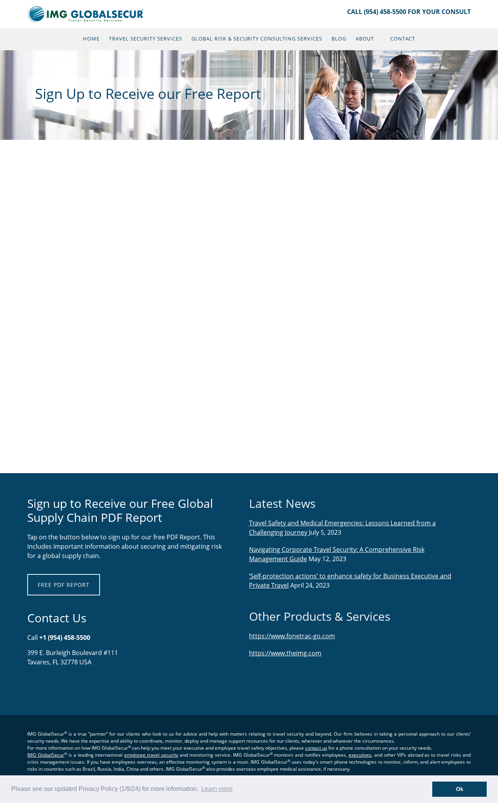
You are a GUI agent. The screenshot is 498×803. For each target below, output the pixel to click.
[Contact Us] (29, 687)
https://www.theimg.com (285, 653)
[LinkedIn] (37, 687)
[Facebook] (33, 687)
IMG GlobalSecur (86, 14)
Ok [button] (459, 789)
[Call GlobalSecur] (41, 687)
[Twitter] (45, 687)
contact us (316, 748)
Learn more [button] (217, 788)
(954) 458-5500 (385, 11)
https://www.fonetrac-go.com (292, 636)
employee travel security (151, 755)
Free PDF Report (63, 584)
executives (360, 755)
